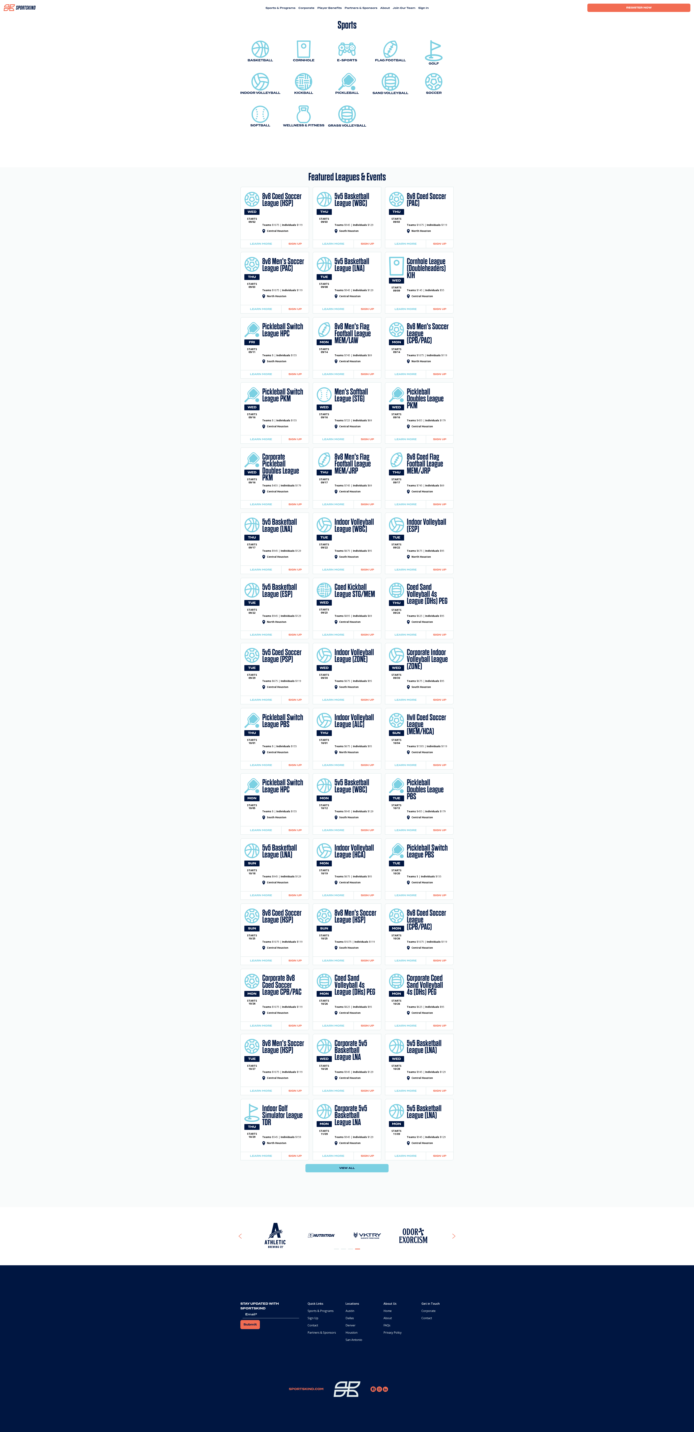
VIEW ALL (347, 1168)
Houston (351, 1333)
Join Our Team (404, 8)
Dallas (350, 1318)
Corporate (306, 8)
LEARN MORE (261, 244)
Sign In (423, 8)
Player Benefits (329, 8)
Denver (350, 1325)
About (385, 8)
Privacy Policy (393, 1333)
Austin (350, 1311)
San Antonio (354, 1340)
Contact (313, 1325)
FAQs (387, 1325)
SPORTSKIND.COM (306, 1389)
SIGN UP (295, 244)
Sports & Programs (280, 8)
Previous (249, 1236)
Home (388, 1311)
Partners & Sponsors (361, 8)
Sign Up (313, 1318)
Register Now (639, 8)
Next (449, 1236)
